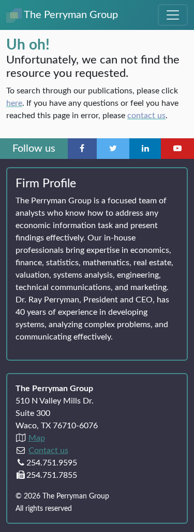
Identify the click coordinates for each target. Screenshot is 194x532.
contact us (146, 115)
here (14, 103)
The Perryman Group (70, 15)
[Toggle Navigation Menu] (173, 15)
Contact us (48, 450)
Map (36, 438)
